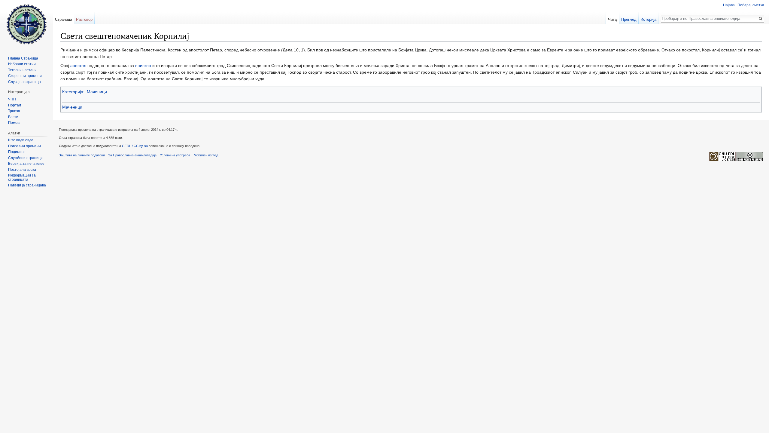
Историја (648, 19)
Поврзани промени (24, 146)
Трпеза (14, 111)
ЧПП (12, 99)
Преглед (629, 19)
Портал (14, 105)
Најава (729, 5)
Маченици (97, 91)
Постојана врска (22, 169)
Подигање (17, 152)
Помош (14, 123)
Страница (63, 19)
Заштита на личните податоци (82, 155)
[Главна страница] (26, 24)
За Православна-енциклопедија (132, 155)
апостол (78, 65)
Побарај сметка (750, 5)
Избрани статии (22, 64)
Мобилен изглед (206, 155)
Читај (613, 19)
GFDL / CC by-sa (135, 146)
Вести (13, 117)
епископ (143, 65)
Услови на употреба (175, 155)
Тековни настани (22, 70)
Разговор (84, 19)
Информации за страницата (22, 177)
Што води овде (20, 140)
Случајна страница (24, 82)
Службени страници (25, 158)
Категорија (72, 91)
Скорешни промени (25, 76)
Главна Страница (23, 58)
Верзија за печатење (26, 163)
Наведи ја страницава (27, 185)
